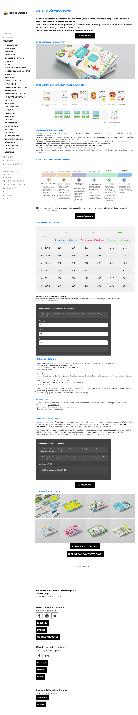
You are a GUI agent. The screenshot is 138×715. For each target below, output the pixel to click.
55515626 (42, 663)
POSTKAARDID (11, 123)
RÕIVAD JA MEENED (12, 161)
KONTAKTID (8, 195)
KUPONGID (9, 103)
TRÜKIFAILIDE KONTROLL (15, 185)
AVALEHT (7, 34)
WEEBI (40, 704)
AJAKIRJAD (10, 48)
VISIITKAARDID (11, 146)
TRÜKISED (8, 41)
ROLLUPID (9, 129)
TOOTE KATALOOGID (14, 139)
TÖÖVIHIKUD (10, 142)
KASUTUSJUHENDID (13, 81)
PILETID (8, 120)
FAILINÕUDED (9, 188)
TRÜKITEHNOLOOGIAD (13, 181)
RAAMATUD (10, 133)
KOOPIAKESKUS (10, 37)
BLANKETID (10, 52)
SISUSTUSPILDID (12, 136)
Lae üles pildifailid (45, 464)
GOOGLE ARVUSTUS (47, 637)
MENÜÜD (9, 110)
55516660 (42, 697)
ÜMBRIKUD (10, 152)
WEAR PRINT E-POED (13, 171)
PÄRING (41, 630)
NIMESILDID (10, 113)
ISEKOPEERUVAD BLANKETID (17, 71)
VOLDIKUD (9, 149)
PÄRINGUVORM (85, 35)
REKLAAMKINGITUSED (13, 164)
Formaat (42, 321)
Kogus (41, 338)
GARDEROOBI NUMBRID (15, 68)
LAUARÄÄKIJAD (11, 107)
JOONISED (9, 74)
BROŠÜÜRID (10, 55)
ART (5, 168)
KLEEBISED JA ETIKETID (15, 94)
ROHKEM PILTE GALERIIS (85, 546)
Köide (41, 330)
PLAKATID (9, 116)
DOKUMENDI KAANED (14, 58)
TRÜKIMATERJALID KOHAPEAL (12, 176)
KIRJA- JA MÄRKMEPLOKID (16, 87)
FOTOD (8, 65)
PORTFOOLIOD (11, 126)
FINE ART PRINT (12, 45)
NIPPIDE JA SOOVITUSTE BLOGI (85, 554)
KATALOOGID (10, 84)
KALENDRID (10, 77)
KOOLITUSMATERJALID (15, 97)
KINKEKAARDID (11, 90)
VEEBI (40, 676)
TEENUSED (8, 157)
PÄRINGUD (8, 192)
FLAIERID (9, 61)
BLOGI (6, 199)
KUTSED (8, 100)
